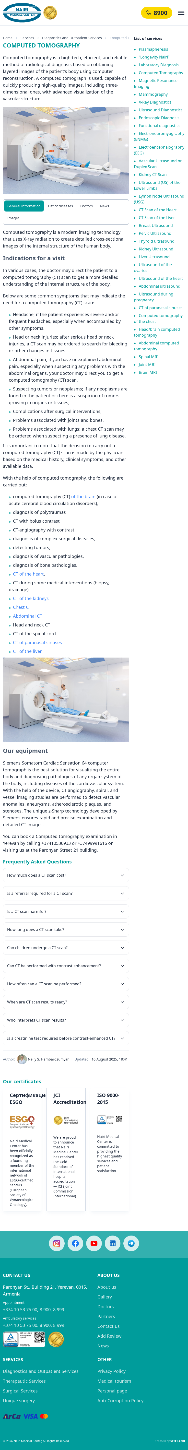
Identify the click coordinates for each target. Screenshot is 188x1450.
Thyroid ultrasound (154, 241)
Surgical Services (20, 1391)
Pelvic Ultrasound (152, 233)
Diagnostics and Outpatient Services (41, 1371)
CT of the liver (27, 651)
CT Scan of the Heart (155, 209)
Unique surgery (19, 1400)
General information (24, 206)
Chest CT (22, 607)
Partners (106, 1316)
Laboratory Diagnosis (156, 65)
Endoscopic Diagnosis (156, 117)
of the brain (83, 496)
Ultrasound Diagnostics (158, 110)
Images (13, 218)
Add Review (109, 1336)
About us (106, 1287)
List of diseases (60, 206)
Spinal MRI (146, 356)
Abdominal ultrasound (157, 286)
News (104, 206)
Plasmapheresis (151, 49)
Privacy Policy (111, 1371)
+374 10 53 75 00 (20, 1309)
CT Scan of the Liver (154, 217)
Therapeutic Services (24, 1381)
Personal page (112, 1391)
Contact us (108, 1326)
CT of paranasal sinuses (37, 642)
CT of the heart (28, 574)
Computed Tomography (158, 72)
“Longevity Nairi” (151, 57)
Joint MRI (144, 364)
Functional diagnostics (157, 125)
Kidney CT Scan (150, 174)
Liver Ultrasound (152, 256)
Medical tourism (114, 1381)
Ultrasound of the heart (158, 278)
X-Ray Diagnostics (153, 102)
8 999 (58, 1309)
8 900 (45, 1309)
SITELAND (177, 1441)
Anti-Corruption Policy (120, 1400)
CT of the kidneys (31, 598)
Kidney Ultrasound (153, 249)
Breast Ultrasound (153, 225)
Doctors (86, 206)
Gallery (104, 1297)
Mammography (151, 94)
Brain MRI (145, 372)
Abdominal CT (27, 616)
